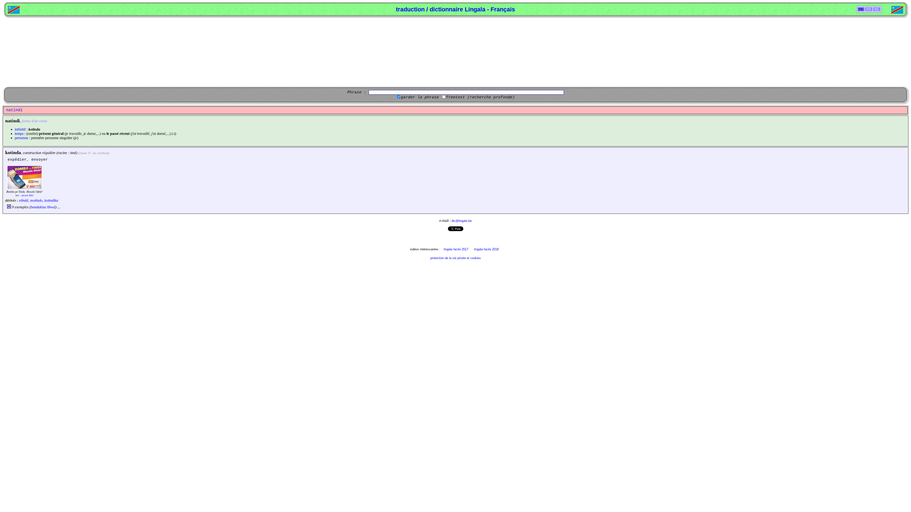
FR (861, 9)
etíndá (23, 200)
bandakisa (38, 207)
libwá (51, 207)
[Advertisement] (455, 52)
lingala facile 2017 (456, 249)
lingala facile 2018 (486, 249)
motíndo (36, 200)
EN (868, 9)
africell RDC (27, 195)
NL (876, 9)
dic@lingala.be (461, 221)
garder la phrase (420, 97)
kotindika (51, 200)
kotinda (13, 152)
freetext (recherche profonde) (480, 97)
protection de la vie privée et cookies (455, 258)
